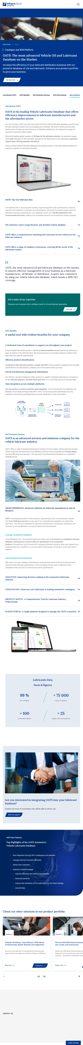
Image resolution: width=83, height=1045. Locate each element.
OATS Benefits (25, 95)
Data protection (30, 1036)
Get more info (10, 80)
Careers (65, 1005)
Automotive (7, 44)
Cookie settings (73, 1043)
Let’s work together (49, 999)
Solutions (45, 1005)
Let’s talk (69, 309)
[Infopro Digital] (10, 1036)
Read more (8, 965)
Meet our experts (14, 815)
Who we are (66, 999)
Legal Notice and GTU (26, 1038)
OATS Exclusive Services (41, 95)
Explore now (59, 965)
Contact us (39, 966)
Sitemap (21, 1036)
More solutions (75, 95)
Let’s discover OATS (9, 95)
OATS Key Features (59, 95)
